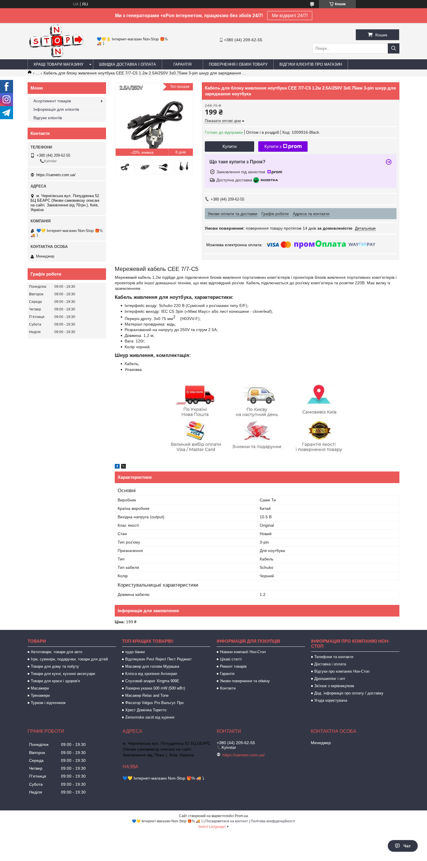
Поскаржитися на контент (226, 821)
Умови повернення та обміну (245, 681)
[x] (123, 467)
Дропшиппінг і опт (329, 678)
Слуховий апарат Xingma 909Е (152, 681)
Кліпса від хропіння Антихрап (151, 673)
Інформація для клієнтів (56, 109)
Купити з (272, 146)
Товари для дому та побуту (55, 666)
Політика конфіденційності (273, 821)
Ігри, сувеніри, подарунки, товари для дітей (69, 659)
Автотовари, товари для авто (56, 652)
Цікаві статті (231, 659)
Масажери (40, 688)
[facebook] (117, 467)
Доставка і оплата (330, 664)
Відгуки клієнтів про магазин (310, 64)
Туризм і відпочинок (48, 703)
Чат (407, 846)
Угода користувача (330, 700)
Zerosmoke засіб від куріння (149, 717)
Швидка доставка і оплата (127, 64)
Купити (229, 146)
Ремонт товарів (233, 666)
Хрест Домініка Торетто (145, 710)
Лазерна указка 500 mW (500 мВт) (155, 688)
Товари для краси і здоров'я (55, 681)
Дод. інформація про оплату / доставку (348, 693)
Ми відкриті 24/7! (290, 15)
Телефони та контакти (333, 657)
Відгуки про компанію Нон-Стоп (341, 671)
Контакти (228, 688)
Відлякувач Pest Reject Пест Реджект (158, 659)
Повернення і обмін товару (238, 64)
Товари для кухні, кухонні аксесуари (63, 673)
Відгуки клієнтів (47, 117)
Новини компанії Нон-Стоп (243, 652)
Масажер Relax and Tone (146, 695)
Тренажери (40, 695)
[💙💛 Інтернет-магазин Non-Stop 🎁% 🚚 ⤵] (56, 56)
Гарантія (182, 64)
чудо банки (135, 652)
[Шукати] (393, 48)
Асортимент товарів (52, 101)
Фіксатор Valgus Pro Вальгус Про (154, 703)
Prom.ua (241, 816)
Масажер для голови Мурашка (152, 666)
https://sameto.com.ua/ (56, 175)
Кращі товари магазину (58, 64)
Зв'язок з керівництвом (334, 686)
